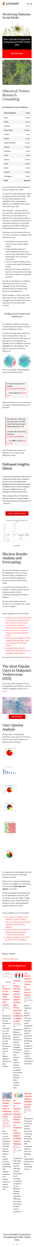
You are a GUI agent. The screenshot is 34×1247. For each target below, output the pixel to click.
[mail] (20, 1244)
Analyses (7, 1008)
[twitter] (17, 1244)
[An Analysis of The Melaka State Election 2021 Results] (8, 975)
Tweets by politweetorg (10, 959)
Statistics (8, 1125)
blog (29, 657)
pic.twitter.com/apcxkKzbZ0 (15, 437)
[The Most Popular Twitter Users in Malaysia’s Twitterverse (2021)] (8, 1095)
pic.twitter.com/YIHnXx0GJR (16, 389)
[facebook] (14, 1244)
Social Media (14, 1150)
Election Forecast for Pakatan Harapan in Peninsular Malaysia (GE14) (17, 632)
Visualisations (5, 1126)
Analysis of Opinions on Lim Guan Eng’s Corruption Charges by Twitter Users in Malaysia (18, 932)
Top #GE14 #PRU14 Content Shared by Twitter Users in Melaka (27, 984)
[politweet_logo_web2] (11, 2)
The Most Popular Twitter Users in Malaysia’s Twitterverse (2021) (7, 1108)
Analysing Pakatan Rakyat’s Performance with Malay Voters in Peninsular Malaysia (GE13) (18, 650)
